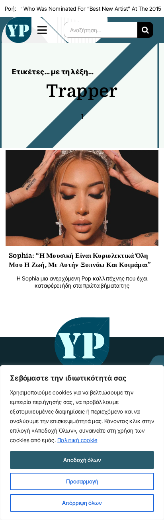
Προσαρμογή (82, 481)
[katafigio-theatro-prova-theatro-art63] (82, 321)
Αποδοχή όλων (82, 459)
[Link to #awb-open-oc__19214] (45, 30)
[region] (82, 442)
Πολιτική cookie (77, 440)
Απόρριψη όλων (82, 502)
